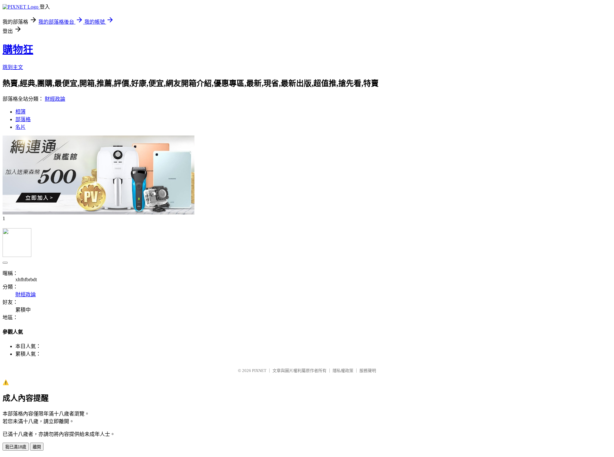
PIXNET (259, 370)
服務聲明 (367, 370)
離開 (37, 447)
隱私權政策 (343, 370)
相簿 (20, 111)
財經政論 (55, 99)
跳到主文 (13, 67)
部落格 (23, 119)
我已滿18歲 (15, 447)
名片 (20, 127)
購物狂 (18, 49)
